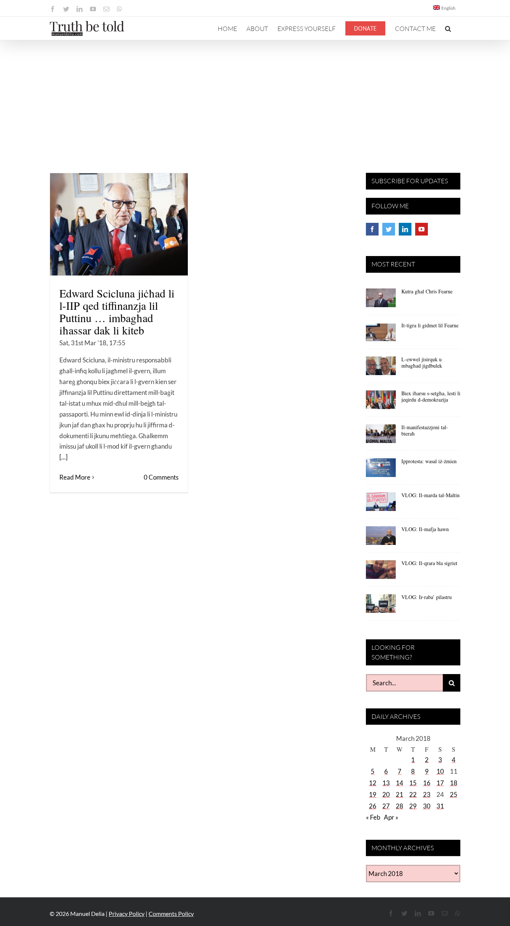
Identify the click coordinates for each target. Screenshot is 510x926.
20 (386, 794)
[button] (448, 28)
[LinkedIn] (405, 229)
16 (426, 783)
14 (399, 783)
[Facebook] (372, 229)
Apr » (391, 817)
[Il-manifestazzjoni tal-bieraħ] (381, 436)
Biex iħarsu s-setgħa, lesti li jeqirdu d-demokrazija (430, 396)
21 (399, 794)
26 (372, 806)
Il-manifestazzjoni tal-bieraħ (424, 430)
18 (453, 783)
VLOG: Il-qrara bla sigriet (429, 563)
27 (386, 806)
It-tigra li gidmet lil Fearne (429, 325)
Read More (74, 477)
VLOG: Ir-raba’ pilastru (426, 597)
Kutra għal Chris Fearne (427, 291)
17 (440, 783)
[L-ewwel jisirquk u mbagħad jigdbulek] (381, 368)
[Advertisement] (255, 96)
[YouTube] (421, 229)
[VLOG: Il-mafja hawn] (381, 538)
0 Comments (161, 477)
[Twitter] (388, 229)
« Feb (373, 817)
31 (440, 806)
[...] (63, 457)
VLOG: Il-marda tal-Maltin (430, 495)
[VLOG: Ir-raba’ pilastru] (381, 606)
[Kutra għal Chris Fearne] (381, 300)
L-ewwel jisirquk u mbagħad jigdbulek (421, 362)
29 (413, 806)
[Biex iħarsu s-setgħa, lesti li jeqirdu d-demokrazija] (381, 402)
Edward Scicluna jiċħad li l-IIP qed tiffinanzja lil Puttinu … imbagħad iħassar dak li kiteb (116, 311)
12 (372, 783)
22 (413, 794)
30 (426, 806)
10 (440, 771)
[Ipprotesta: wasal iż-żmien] (381, 470)
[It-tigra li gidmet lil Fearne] (381, 334)
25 (453, 794)
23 (426, 794)
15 (413, 783)
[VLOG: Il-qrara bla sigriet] (381, 572)
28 (399, 806)
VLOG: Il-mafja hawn (425, 529)
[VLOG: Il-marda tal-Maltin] (381, 504)
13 (386, 783)
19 (372, 794)
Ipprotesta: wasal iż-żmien (429, 461)
